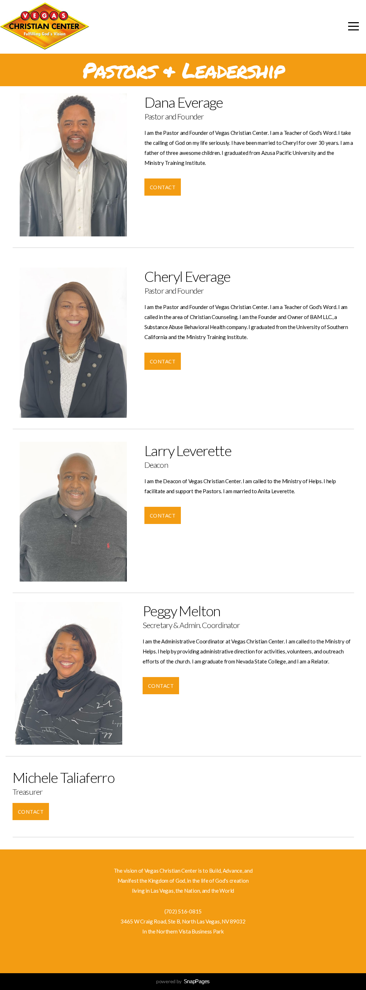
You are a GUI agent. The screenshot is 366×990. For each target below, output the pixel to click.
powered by (183, 981)
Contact (162, 187)
